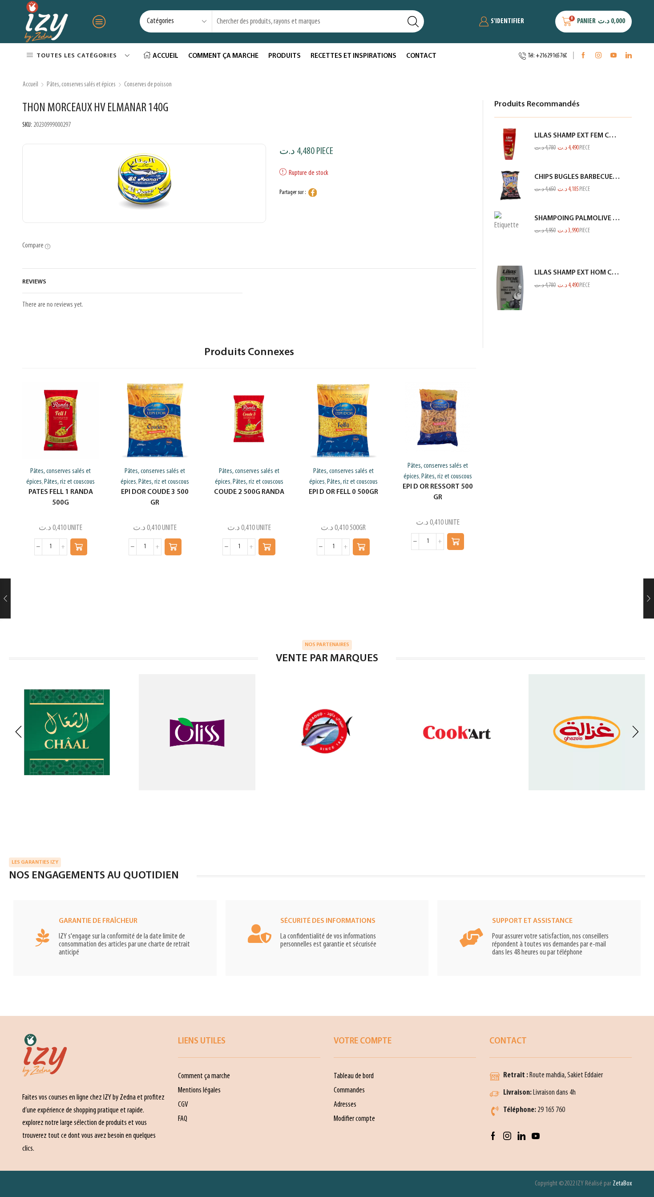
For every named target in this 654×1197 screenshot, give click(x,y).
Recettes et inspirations (353, 56)
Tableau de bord (354, 1076)
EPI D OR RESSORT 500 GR (438, 492)
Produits (284, 56)
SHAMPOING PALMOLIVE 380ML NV (577, 218)
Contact (421, 56)
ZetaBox (622, 1183)
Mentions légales (199, 1090)
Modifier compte (354, 1119)
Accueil (165, 56)
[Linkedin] (629, 56)
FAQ (182, 1119)
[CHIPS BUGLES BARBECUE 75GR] (509, 185)
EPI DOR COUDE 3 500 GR (155, 497)
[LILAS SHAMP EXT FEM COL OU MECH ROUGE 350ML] (509, 144)
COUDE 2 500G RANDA (249, 492)
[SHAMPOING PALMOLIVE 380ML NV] (509, 233)
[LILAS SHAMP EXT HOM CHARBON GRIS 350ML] (509, 288)
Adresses (345, 1104)
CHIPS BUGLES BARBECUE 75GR (577, 177)
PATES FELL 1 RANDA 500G (60, 497)
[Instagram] (598, 56)
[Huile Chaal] (67, 732)
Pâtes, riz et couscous (69, 481)
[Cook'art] (457, 732)
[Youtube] (613, 56)
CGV (183, 1104)
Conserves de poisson (148, 84)
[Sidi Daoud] (327, 732)
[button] (78, 546)
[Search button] (413, 21)
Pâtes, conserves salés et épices (81, 84)
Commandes (349, 1090)
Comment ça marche (223, 56)
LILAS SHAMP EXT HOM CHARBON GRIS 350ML (577, 272)
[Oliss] (197, 732)
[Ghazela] (587, 732)
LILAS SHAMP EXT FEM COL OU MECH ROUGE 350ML (577, 135)
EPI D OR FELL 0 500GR (343, 492)
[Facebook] (583, 56)
